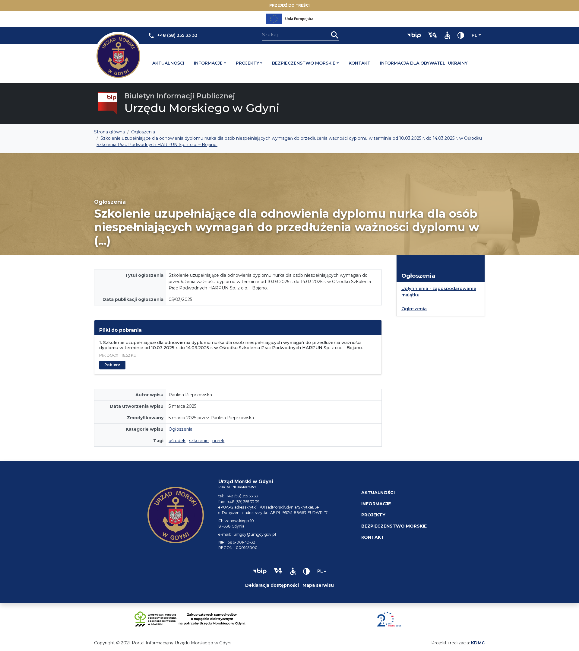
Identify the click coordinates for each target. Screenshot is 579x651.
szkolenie (199, 440)
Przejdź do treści (289, 5)
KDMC (478, 643)
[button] (414, 35)
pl (474, 35)
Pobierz (112, 364)
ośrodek (177, 440)
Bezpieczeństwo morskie (303, 63)
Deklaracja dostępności (272, 585)
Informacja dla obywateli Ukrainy (423, 63)
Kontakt (359, 63)
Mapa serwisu (318, 585)
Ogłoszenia (180, 429)
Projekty (247, 63)
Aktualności (168, 63)
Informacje (208, 63)
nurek (218, 440)
